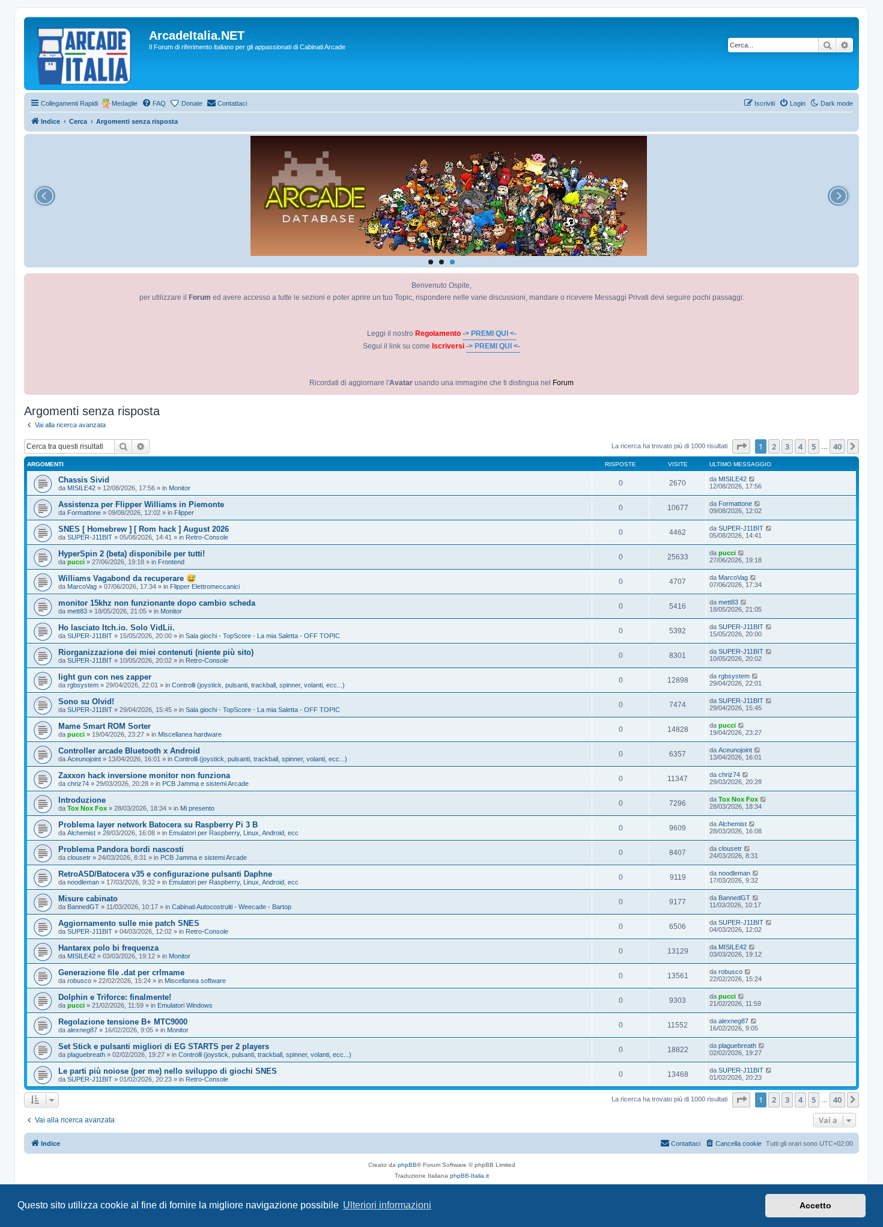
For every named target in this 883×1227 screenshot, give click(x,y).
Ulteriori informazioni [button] (387, 1205)
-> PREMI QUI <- (490, 333)
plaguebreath (86, 1054)
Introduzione (82, 800)
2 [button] (774, 446)
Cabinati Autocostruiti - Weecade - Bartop (231, 906)
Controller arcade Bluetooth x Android (129, 750)
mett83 (77, 611)
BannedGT (83, 906)
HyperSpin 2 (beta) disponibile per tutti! (131, 553)
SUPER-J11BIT (89, 537)
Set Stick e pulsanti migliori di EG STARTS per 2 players (163, 1046)
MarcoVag (82, 586)
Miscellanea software (195, 980)
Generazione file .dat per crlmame (121, 972)
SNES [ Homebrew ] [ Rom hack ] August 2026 (143, 529)
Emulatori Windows (185, 1005)
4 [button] (800, 446)
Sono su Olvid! (86, 701)
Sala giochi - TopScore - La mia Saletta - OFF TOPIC (263, 635)
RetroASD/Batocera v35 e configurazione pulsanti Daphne (165, 873)
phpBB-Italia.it (469, 1175)
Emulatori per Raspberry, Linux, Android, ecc (234, 832)
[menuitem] (154, 103)
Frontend (171, 561)
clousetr (79, 857)
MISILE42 (81, 488)
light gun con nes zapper (104, 676)
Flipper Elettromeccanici (205, 586)
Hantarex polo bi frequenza (108, 947)
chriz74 (78, 783)
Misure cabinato (88, 898)
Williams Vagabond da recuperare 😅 (127, 578)
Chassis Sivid (83, 479)
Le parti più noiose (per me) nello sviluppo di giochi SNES (167, 1071)
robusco (79, 980)
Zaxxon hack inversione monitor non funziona (144, 775)
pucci (76, 561)
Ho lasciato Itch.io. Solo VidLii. (116, 627)
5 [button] (814, 446)
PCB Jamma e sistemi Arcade (205, 783)
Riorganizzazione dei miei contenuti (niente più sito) (155, 652)
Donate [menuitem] (191, 103)
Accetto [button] (815, 1205)
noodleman (83, 882)
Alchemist (81, 832)
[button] (741, 446)
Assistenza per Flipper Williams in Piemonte (141, 504)
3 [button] (787, 446)
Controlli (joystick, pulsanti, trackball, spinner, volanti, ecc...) (258, 685)
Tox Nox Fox (87, 808)
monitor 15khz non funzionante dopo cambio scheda (156, 602)
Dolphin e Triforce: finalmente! (114, 997)
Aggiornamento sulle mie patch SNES (128, 923)
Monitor (179, 488)
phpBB (407, 1165)
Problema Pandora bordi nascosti (121, 849)
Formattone (84, 512)
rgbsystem (83, 685)
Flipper (184, 512)
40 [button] (837, 446)
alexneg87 (82, 1030)
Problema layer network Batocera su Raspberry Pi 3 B (158, 824)
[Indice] (88, 53)
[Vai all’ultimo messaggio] (752, 479)
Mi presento (197, 808)
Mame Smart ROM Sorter (104, 726)
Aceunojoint (84, 759)
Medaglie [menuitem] (125, 103)
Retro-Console (207, 537)
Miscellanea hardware (190, 734)
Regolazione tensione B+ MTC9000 (122, 1021)
